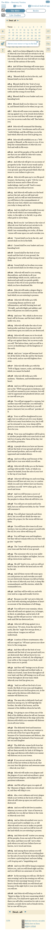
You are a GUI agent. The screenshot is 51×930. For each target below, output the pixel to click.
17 (39, 30)
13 (24, 30)
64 (13, 47)
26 (39, 32)
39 (20, 38)
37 (13, 38)
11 (17, 30)
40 (24, 38)
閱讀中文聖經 (29, 926)
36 (9, 38)
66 (20, 47)
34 (36, 35)
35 (39, 35)
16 (36, 30)
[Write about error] (48, 2)
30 (20, 35)
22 (24, 32)
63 (9, 47)
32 (28, 35)
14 (28, 30)
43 (36, 38)
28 (13, 35)
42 (32, 38)
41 (28, 38)
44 (39, 38)
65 (17, 47)
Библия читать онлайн (33, 921)
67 (24, 47)
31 (24, 35)
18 (9, 32)
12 (20, 30)
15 (32, 30)
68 (28, 47)
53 (39, 41)
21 (20, 32)
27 (9, 35)
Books (36, 11)
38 (17, 38)
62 (39, 44)
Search (19, 6)
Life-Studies (15, 15)
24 (32, 32)
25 (36, 32)
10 (13, 30)
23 (28, 32)
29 (17, 35)
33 (32, 35)
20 (17, 32)
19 (13, 32)
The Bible (15, 11)
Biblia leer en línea (31, 924)
